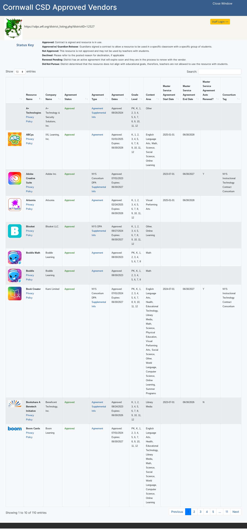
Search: (192, 71)
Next (236, 512)
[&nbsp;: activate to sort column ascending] (15, 90)
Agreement (97, 108)
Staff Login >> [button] (220, 21)
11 (226, 512)
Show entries (21, 71)
